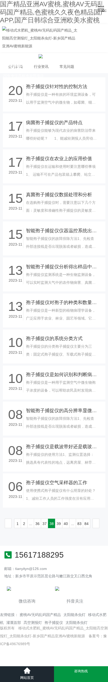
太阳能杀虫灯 (74, 615)
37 (44, 524)
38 (52, 524)
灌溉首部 (13, 622)
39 (59, 524)
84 (86, 524)
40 (66, 524)
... (30, 524)
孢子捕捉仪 (54, 622)
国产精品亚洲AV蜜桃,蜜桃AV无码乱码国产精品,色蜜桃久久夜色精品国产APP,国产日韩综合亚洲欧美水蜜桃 (53, 12)
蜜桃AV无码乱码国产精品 (40, 615)
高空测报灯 (33, 622)
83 (79, 524)
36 (37, 524)
